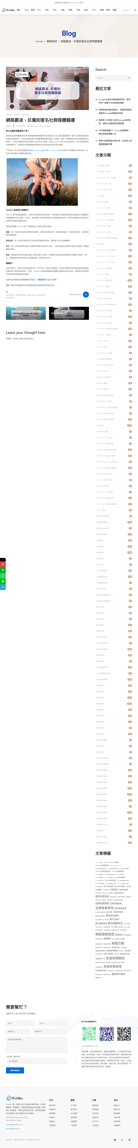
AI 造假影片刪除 (113, 171)
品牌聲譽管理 (113, 577)
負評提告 (121, 951)
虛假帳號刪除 (113, 740)
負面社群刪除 (113, 800)
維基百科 (113, 685)
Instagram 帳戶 (56, 150)
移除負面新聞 (123, 930)
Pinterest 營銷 (113, 401)
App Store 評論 (113, 190)
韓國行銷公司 (99, 977)
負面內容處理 (113, 770)
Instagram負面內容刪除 (113, 329)
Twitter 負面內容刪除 (113, 468)
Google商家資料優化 (113, 292)
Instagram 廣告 (113, 311)
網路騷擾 (25, 115)
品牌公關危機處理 (118, 900)
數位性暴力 (115, 919)
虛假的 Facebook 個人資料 (38, 150)
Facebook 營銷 (113, 232)
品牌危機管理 (102, 903)
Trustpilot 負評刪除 (113, 462)
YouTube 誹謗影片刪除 (123, 883)
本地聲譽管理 (113, 643)
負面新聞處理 (113, 794)
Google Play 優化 (113, 256)
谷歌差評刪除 (112, 950)
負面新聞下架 (100, 959)
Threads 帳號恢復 (113, 444)
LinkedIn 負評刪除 (113, 365)
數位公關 (113, 607)
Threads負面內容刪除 (113, 450)
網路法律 (113, 697)
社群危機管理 (107, 930)
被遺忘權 (113, 746)
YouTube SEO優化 (113, 492)
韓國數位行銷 (113, 843)
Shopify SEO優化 (113, 437)
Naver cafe (113, 371)
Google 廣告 (113, 274)
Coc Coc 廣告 (113, 208)
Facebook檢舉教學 (102, 865)
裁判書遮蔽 (124, 947)
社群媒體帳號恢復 (113, 673)
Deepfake (106, 862)
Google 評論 (113, 286)
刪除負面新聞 (121, 897)
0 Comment (46, 126)
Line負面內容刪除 (113, 359)
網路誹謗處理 (99, 939)
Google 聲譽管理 (118, 871)
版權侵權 (113, 655)
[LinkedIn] (129, 1139)
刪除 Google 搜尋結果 (107, 893)
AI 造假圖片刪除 (113, 165)
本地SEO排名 (98, 927)
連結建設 (113, 831)
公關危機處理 (123, 890)
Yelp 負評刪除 (113, 486)
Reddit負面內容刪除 (113, 419)
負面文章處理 (113, 788)
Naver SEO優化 (113, 377)
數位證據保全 (115, 923)
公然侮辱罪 (106, 890)
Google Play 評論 (113, 262)
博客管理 (113, 558)
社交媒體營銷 (113, 667)
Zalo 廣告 (113, 510)
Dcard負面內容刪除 (113, 214)
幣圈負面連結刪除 (100, 916)
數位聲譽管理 (101, 923)
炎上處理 (114, 927)
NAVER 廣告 (113, 383)
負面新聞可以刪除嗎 (111, 962)
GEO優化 (113, 244)
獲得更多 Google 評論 (124, 927)
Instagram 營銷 (113, 317)
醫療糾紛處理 (127, 970)
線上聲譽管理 (115, 939)
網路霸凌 (17, 115)
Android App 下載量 (113, 178)
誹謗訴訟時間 (100, 951)
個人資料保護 (108, 886)
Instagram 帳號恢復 (113, 304)
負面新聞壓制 (121, 962)
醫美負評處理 (118, 974)
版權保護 (113, 661)
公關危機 (113, 552)
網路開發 (113, 710)
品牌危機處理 (116, 903)
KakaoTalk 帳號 (113, 353)
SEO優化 (113, 425)
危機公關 (97, 900)
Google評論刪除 (99, 874)
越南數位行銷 (113, 824)
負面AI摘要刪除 (113, 764)
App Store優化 (99, 862)
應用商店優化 (112, 915)
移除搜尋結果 (113, 679)
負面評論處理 (113, 812)
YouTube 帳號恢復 (113, 498)
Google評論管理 (99, 877)
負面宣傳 (116, 954)
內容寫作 (113, 540)
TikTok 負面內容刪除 (113, 456)
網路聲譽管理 (104, 934)
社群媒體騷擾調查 (20, 295)
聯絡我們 (42, 280)
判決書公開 (98, 893)
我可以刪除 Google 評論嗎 (102, 919)
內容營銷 (113, 546)
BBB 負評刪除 (113, 202)
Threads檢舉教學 (99, 883)
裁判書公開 (116, 947)
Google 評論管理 (108, 877)
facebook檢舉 (114, 862)
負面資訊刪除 (113, 818)
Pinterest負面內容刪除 (113, 407)
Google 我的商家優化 (124, 868)
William (8, 126)
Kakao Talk (113, 341)
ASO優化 (113, 196)
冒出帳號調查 (10, 295)
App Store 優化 (113, 184)
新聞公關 (113, 631)
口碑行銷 (113, 564)
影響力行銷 (113, 589)
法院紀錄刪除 (113, 649)
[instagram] (122, 1139)
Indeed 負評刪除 (113, 298)
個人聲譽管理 (113, 534)
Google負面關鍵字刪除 (123, 880)
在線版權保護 (113, 583)
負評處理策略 (99, 954)
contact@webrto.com (89, 1046)
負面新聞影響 (99, 967)
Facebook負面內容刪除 (113, 238)
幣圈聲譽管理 (118, 912)
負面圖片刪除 (113, 776)
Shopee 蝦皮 (113, 431)
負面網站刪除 (113, 806)
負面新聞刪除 (115, 958)
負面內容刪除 (108, 954)
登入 (18, 339)
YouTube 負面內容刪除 (113, 504)
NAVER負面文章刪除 (113, 395)
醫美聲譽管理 (107, 974)
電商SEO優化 (113, 837)
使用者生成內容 (113, 528)
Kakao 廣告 (113, 347)
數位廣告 (113, 613)
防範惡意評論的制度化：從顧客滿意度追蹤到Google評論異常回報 (115, 111)
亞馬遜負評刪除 (113, 516)
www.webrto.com (12, 1128)
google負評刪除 (119, 877)
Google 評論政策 (120, 874)
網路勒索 (113, 691)
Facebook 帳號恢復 (113, 220)
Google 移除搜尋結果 (103, 871)
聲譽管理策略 (99, 944)
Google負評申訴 (99, 880)
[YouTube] (114, 1139)
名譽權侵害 (110, 900)
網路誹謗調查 (31, 295)
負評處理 (127, 951)
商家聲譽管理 (120, 908)
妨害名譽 (109, 912)
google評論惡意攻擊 (109, 874)
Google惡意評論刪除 (112, 868)
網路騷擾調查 (10, 297)
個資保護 (128, 886)
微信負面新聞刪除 (113, 595)
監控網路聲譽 (99, 930)
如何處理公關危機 (100, 912)
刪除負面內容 (102, 896)
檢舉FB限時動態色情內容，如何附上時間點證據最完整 (115, 142)
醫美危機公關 (99, 974)
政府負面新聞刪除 (113, 601)
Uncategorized (113, 474)
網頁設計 (113, 728)
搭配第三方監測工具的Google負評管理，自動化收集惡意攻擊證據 (114, 122)
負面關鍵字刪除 (101, 970)
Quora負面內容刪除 (113, 413)
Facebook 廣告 (113, 226)
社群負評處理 (115, 930)
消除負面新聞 (106, 927)
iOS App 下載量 (113, 335)
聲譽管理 (113, 734)
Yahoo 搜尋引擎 (113, 480)
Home (39, 41)
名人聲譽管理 (113, 571)
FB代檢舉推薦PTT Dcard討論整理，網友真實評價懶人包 (114, 132)
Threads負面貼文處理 (110, 883)
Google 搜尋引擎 (113, 280)
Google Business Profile (115, 865)
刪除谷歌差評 (119, 893)
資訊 (52, 285)
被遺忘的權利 (107, 947)
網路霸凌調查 (41, 295)
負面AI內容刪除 (113, 758)
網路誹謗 (52, 41)
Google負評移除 (110, 880)
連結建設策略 (119, 970)
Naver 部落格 (113, 389)
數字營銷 (113, 625)
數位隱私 (113, 619)
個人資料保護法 (119, 886)
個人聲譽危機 (99, 886)
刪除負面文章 (113, 897)
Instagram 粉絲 (113, 323)
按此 (7, 285)
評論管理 (113, 752)
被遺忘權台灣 (99, 947)
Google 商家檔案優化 (100, 868)
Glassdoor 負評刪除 (113, 250)
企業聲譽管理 (113, 522)
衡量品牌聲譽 (107, 944)
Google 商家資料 (113, 268)
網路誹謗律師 (127, 935)
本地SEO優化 (113, 637)
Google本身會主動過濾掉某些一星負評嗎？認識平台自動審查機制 (114, 101)
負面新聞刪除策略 (100, 962)
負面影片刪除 (113, 782)
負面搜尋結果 (125, 954)
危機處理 (103, 900)
